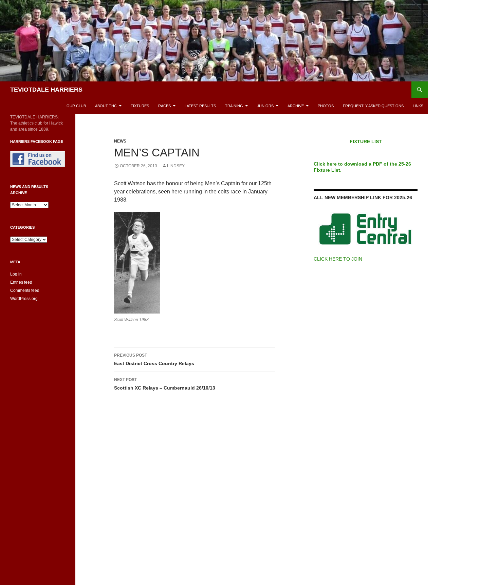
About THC (106, 106)
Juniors (265, 106)
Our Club (76, 106)
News (120, 141)
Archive (296, 106)
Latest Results (200, 106)
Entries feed (21, 282)
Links (418, 106)
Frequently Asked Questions (373, 106)
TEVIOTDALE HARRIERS (46, 89)
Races (164, 106)
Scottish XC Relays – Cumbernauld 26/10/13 (164, 384)
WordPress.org (24, 298)
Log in (16, 274)
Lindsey (176, 166)
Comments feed (24, 290)
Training (234, 106)
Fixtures (140, 106)
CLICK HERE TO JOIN (338, 259)
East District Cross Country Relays (154, 359)
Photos (326, 106)
